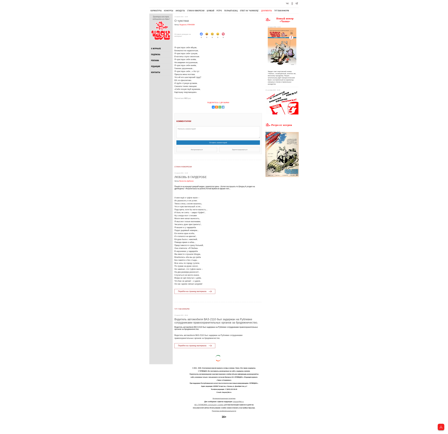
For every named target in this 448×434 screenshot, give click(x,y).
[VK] (287, 3)
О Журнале (156, 48)
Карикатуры (156, 11)
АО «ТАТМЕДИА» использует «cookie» (209, 405)
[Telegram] (296, 3)
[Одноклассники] (216, 107)
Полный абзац (231, 11)
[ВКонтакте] (213, 107)
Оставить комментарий (218, 143)
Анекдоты (180, 11)
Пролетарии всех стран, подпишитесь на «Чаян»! (161, 18)
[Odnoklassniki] (292, 3)
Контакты (155, 72)
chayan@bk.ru (238, 401)
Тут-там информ (281, 11)
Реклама (155, 60)
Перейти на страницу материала (192, 291)
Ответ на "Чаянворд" (249, 11)
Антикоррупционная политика (224, 398)
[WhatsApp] (219, 107)
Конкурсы (168, 11)
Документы (266, 11)
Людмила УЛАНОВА (184, 25)
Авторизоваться (197, 149)
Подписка (155, 54)
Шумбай (210, 11)
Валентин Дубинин (184, 181)
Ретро (219, 11)
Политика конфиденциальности (224, 411)
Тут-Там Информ (181, 309)
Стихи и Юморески (195, 11)
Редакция (155, 66)
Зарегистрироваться (239, 149)
